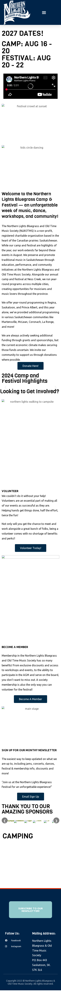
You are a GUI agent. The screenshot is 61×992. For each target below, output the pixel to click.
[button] (44, 12)
